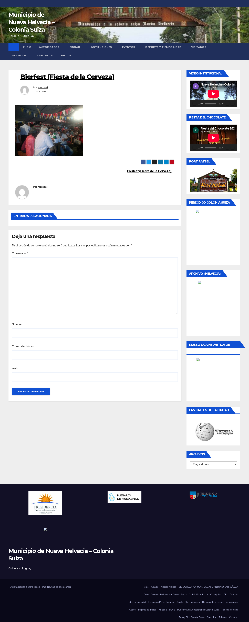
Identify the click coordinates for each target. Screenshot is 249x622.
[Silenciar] (227, 103)
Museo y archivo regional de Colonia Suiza (198, 609)
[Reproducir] (194, 103)
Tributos (223, 617)
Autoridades (49, 47)
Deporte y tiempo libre (163, 47)
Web (14, 368)
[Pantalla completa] (232, 103)
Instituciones (101, 47)
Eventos (128, 47)
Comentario (20, 253)
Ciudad (74, 47)
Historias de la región (212, 602)
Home (146, 587)
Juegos (66, 55)
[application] (213, 94)
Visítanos (198, 47)
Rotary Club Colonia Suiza (191, 617)
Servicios (19, 55)
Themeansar (65, 587)
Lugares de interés (147, 609)
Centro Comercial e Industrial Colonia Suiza (165, 594)
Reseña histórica (230, 609)
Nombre (17, 324)
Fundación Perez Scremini (161, 602)
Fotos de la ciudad (137, 602)
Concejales (215, 594)
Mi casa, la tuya (167, 609)
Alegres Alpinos (168, 587)
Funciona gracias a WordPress (23, 587)
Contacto (45, 55)
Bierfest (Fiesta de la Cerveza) (149, 171)
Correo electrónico (23, 346)
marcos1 (43, 87)
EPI (225, 594)
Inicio (27, 47)
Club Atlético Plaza (198, 594)
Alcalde (154, 587)
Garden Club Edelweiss (188, 602)
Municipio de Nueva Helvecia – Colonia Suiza (31, 22)
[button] (238, 51)
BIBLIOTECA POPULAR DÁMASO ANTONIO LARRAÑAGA (208, 587)
